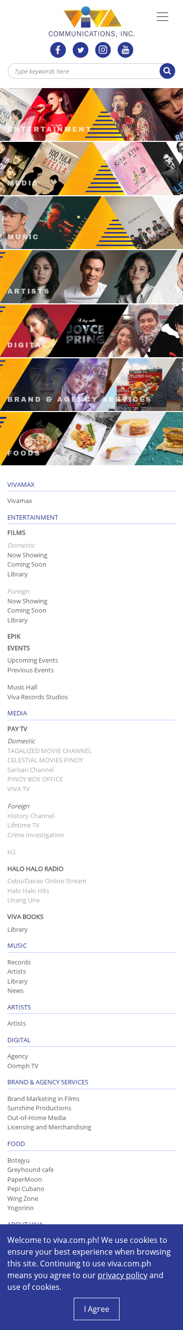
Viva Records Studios (37, 696)
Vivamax (19, 500)
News (15, 990)
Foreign (18, 806)
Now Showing (27, 554)
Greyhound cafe (30, 1169)
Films (16, 532)
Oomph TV (23, 1065)
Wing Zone (22, 1198)
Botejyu (18, 1160)
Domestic (21, 740)
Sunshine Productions (39, 1107)
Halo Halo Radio (35, 868)
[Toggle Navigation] (162, 16)
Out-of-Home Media (36, 1117)
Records (19, 962)
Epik (13, 636)
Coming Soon (26, 564)
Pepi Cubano (25, 1188)
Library (17, 574)
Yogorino (20, 1207)
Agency (17, 1056)
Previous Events (30, 669)
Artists (16, 971)
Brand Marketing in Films (43, 1098)
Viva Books (25, 916)
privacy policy (122, 1275)
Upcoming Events (32, 660)
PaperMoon (24, 1179)
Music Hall (22, 687)
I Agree (96, 1309)
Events (18, 647)
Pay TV (17, 728)
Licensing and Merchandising (49, 1127)
